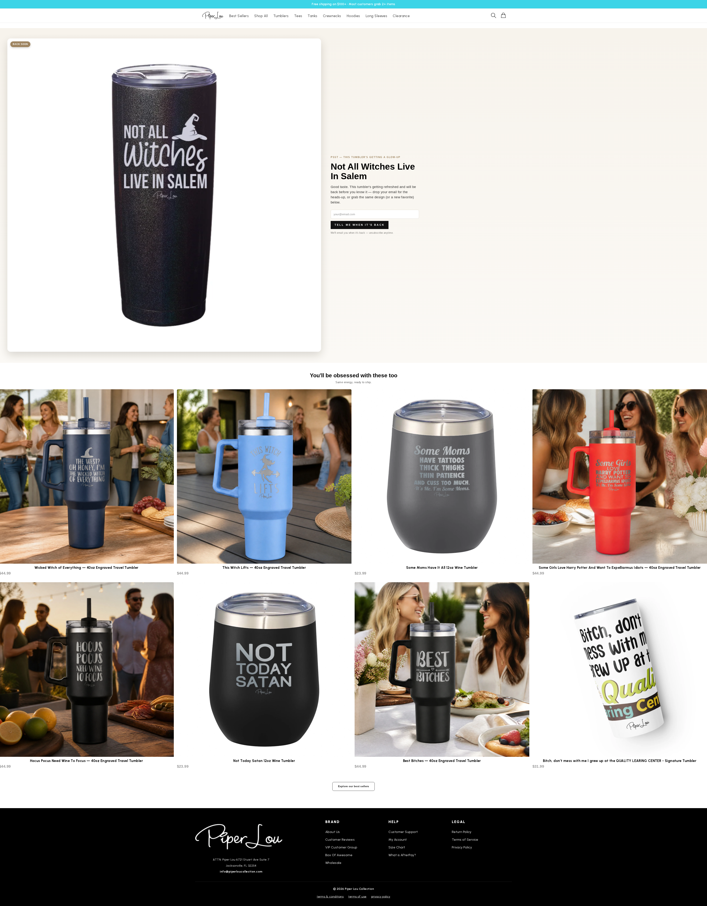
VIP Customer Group (341, 847)
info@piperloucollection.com (241, 871)
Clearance (401, 16)
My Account (397, 840)
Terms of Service (465, 840)
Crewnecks (332, 16)
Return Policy (462, 832)
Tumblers (281, 16)
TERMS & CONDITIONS (330, 896)
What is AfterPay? (402, 855)
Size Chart (396, 847)
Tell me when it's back (360, 224)
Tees (298, 16)
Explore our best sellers (353, 786)
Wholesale (333, 863)
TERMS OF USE (357, 896)
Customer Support (403, 832)
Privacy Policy (462, 847)
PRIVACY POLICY (380, 896)
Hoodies (353, 16)
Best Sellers (239, 16)
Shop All (261, 16)
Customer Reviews (340, 840)
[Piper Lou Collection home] (241, 836)
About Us (332, 832)
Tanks (312, 16)
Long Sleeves (376, 16)
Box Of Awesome (338, 855)
